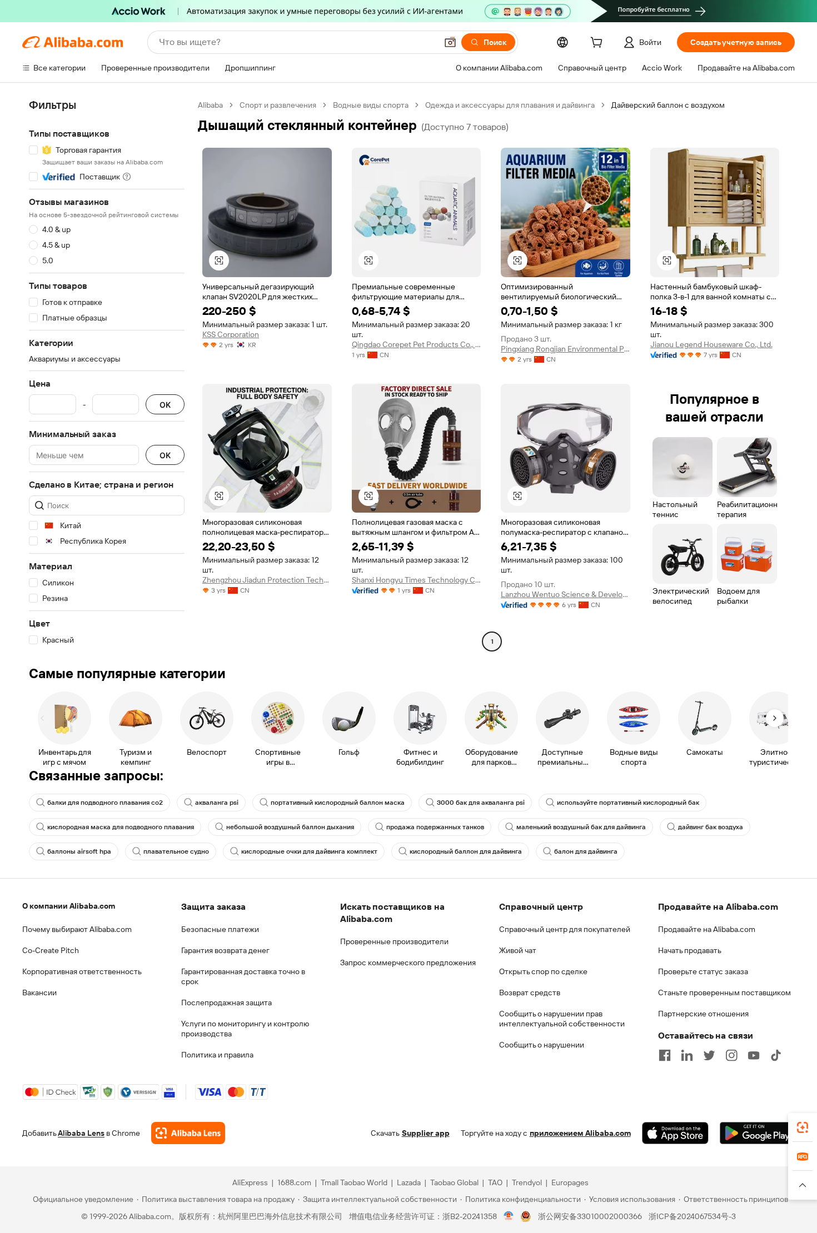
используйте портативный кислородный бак (628, 802)
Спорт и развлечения (278, 105)
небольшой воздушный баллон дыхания (290, 827)
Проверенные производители (394, 941)
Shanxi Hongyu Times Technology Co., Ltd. (416, 579)
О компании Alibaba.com (68, 905)
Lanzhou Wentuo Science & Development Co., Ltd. (565, 594)
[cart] (598, 43)
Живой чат (517, 950)
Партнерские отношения (703, 1013)
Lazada (409, 1182)
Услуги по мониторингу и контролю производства (245, 1028)
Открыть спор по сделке (543, 971)
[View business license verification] (509, 1216)
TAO (495, 1182)
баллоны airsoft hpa (79, 851)
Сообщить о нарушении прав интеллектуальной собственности (562, 1018)
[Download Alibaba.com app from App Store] (675, 1133)
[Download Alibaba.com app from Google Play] (757, 1133)
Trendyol (527, 1182)
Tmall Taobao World (354, 1182)
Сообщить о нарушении (541, 1044)
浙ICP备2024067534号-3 (692, 1216)
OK (165, 404)
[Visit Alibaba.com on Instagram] (731, 1055)
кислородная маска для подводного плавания (120, 827)
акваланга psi (216, 802)
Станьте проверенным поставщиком (724, 992)
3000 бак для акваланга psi (481, 802)
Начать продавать (689, 950)
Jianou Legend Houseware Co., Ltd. (711, 344)
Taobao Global (454, 1182)
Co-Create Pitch (50, 950)
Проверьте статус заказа (703, 971)
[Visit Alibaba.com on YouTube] (753, 1055)
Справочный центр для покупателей (564, 929)
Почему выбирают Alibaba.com (77, 929)
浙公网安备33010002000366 (590, 1216)
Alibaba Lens (81, 1133)
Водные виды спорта (371, 105)
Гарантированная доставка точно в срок (243, 976)
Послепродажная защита (226, 1002)
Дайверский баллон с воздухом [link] (668, 105)
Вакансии (39, 992)
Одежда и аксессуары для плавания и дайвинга (510, 105)
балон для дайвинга (585, 851)
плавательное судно (176, 851)
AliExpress (250, 1182)
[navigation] (107, 374)
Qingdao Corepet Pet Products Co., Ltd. (416, 344)
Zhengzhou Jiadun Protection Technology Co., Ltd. (267, 579)
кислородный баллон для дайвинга (466, 851)
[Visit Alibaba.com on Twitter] (709, 1055)
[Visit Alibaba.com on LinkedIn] (687, 1055)
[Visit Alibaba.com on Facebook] (664, 1055)
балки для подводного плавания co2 (105, 802)
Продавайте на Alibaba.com (706, 929)
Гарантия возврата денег (225, 950)
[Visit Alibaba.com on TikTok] (776, 1055)
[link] (802, 1127)
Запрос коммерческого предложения (408, 962)
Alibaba (210, 105)
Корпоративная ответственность (82, 971)
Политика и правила (217, 1054)
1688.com (294, 1182)
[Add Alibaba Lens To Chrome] (188, 1133)
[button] (450, 42)
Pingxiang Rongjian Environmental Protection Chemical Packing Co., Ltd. (565, 348)
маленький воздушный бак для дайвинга (581, 827)
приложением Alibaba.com (580, 1133)
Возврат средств (529, 992)
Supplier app (426, 1133)
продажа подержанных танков (435, 827)
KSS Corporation (230, 334)
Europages (570, 1182)
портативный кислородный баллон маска (338, 802)
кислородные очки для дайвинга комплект (309, 851)
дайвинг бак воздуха (710, 827)
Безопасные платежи (220, 929)
